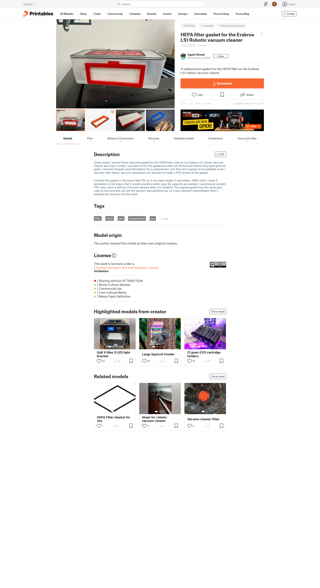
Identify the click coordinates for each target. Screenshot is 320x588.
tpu (153, 218)
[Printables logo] (38, 14)
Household (208, 25)
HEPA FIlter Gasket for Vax (113, 418)
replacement (137, 218)
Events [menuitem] (167, 13)
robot (109, 218)
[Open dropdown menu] (262, 34)
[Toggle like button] (99, 361)
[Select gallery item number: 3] (116, 346)
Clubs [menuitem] (97, 13)
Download (224, 83)
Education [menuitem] (200, 13)
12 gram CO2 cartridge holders (204, 354)
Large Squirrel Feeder (158, 354)
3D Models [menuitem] (66, 13)
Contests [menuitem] (135, 13)
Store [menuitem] (83, 13)
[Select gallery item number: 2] (113, 346)
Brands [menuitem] (151, 13)
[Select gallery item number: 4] (119, 346)
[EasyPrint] (266, 4)
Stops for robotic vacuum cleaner (154, 418)
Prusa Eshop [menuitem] (221, 13)
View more (218, 311)
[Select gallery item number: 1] (109, 346)
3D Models (189, 25)
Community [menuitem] (115, 13)
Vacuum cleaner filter (203, 419)
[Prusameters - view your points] (274, 4)
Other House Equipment (232, 25)
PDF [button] (222, 154)
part (121, 218)
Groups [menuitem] (182, 13)
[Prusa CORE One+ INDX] (222, 120)
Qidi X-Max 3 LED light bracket (113, 354)
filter (98, 218)
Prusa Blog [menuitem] (242, 13)
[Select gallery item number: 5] (165, 346)
